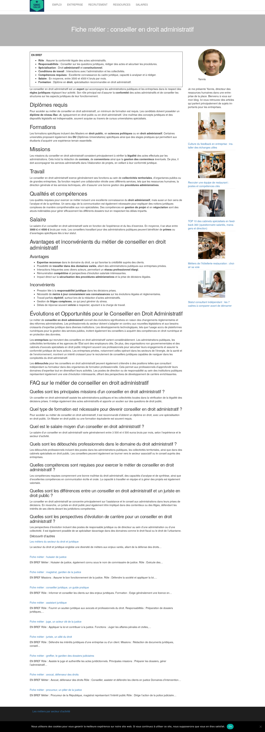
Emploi (57, 4)
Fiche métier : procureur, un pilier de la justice (56, 690)
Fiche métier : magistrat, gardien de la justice (55, 572)
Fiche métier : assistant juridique (48, 602)
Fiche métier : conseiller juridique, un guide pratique (59, 587)
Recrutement (98, 4)
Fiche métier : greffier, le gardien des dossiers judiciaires (62, 655)
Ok (230, 726)
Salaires (142, 4)
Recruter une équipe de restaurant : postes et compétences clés (208, 184)
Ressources (121, 4)
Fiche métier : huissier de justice (48, 557)
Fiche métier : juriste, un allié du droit (51, 636)
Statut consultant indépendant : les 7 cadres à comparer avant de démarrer (210, 303)
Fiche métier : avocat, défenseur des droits (54, 674)
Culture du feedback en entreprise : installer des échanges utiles (210, 145)
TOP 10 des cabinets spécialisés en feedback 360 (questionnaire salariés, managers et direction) (211, 224)
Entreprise (75, 4)
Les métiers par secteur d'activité (51, 711)
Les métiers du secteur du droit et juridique (54, 541)
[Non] (260, 726)
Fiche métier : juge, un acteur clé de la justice (55, 621)
